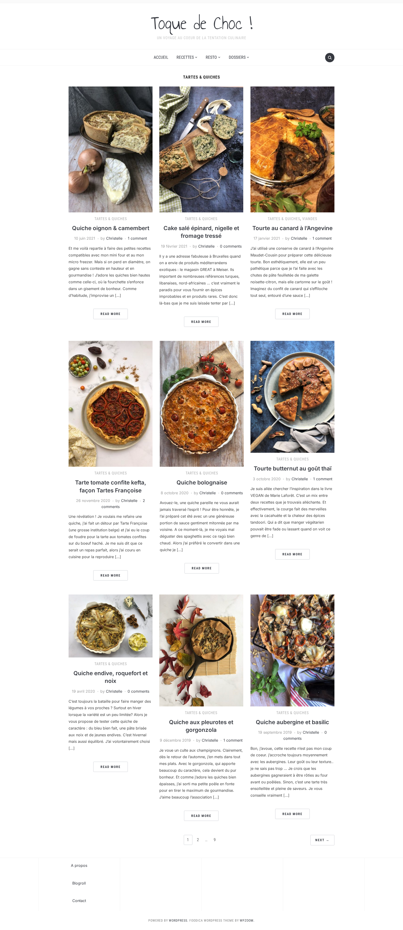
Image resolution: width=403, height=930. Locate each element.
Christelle (114, 238)
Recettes (185, 57)
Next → (322, 840)
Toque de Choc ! (201, 23)
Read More (111, 314)
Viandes (309, 219)
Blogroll (79, 883)
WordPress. (178, 920)
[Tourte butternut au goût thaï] (292, 396)
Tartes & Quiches (110, 219)
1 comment (137, 238)
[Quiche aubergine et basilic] (292, 650)
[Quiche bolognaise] (202, 403)
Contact (79, 900)
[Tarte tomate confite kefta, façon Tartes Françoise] (111, 403)
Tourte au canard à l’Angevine (292, 228)
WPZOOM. (247, 920)
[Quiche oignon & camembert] (111, 149)
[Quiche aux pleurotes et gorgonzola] (201, 650)
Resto (211, 57)
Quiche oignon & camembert (110, 228)
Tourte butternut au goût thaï (292, 468)
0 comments (231, 246)
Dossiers (237, 57)
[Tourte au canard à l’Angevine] (292, 149)
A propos (79, 865)
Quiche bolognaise (202, 482)
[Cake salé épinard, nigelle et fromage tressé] (201, 149)
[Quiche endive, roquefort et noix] (111, 625)
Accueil (161, 57)
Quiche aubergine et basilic (292, 722)
